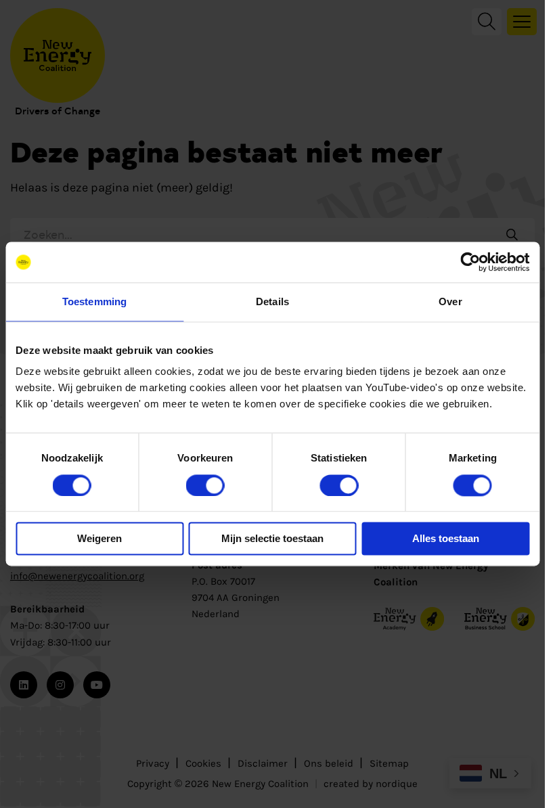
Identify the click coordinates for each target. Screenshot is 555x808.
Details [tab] (272, 301)
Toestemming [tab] (94, 301)
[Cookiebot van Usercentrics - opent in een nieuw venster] (470, 262)
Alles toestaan (445, 539)
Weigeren (99, 539)
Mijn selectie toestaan (272, 539)
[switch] (205, 485)
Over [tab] (450, 301)
